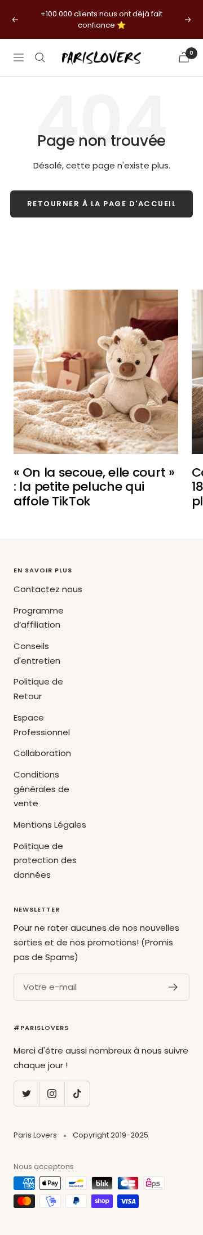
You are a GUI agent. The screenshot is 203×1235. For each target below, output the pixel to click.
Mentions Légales (50, 824)
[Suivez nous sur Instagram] (51, 1093)
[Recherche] (40, 57)
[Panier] (183, 57)
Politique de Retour (38, 689)
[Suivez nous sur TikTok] (77, 1093)
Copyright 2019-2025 (110, 1135)
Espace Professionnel (42, 725)
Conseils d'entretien (37, 653)
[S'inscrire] (173, 987)
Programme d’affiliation (39, 618)
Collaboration (42, 753)
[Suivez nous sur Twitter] (26, 1093)
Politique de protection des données (45, 860)
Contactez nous (48, 589)
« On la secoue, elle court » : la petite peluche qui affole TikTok (94, 487)
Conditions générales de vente (41, 788)
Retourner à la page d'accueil (101, 203)
